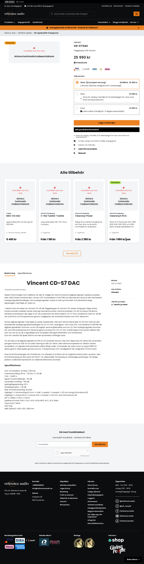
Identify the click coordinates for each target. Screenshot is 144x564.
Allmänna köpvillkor (68, 485)
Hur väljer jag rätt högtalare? (95, 515)
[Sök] (52, 14)
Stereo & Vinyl (9, 33)
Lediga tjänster (94, 492)
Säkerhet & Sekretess (69, 498)
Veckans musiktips (132, 6)
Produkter (8, 22)
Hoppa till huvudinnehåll (71, 3)
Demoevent (118, 6)
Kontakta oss (107, 6)
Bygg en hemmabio (96, 511)
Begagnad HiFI (24, 22)
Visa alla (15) (72, 253)
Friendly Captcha (84, 455)
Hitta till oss (93, 485)
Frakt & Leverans (67, 495)
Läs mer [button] (133, 22)
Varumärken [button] (103, 22)
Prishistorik (81, 62)
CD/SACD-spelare (25, 33)
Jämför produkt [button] (120, 304)
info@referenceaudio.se (42, 488)
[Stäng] (138, 27)
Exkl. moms (20, 2)
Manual (82, 153)
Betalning (64, 492)
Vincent (115, 292)
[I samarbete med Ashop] (116, 540)
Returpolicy (65, 505)
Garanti (63, 501)
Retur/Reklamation (96, 523)
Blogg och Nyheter (120, 22)
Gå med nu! (100, 444)
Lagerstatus (65, 488)
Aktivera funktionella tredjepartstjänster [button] (34, 56)
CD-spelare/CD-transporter (46, 33)
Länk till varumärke (87, 149)
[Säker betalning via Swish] (31, 540)
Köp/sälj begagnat (95, 495)
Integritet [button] (92, 520)
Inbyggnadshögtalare (97, 508)
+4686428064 (38, 485)
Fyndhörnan (38, 22)
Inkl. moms (9, 2)
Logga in (91, 498)
